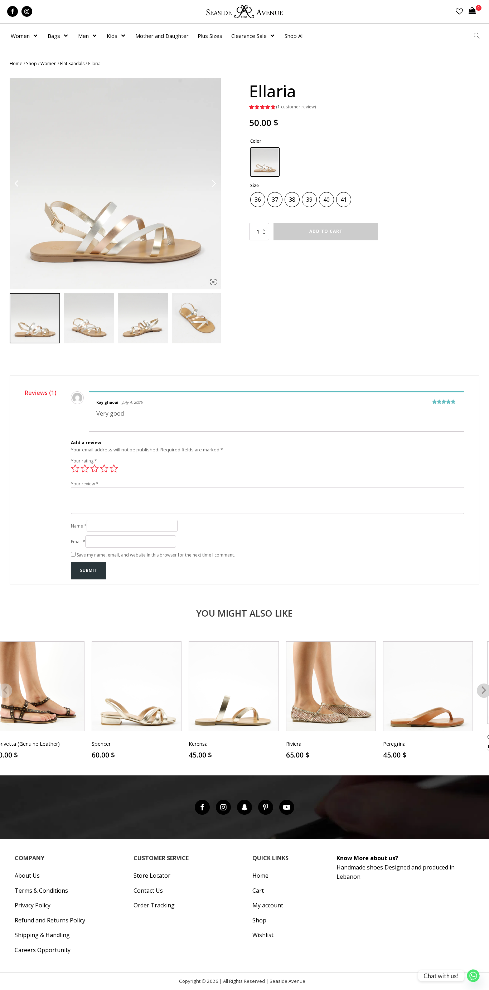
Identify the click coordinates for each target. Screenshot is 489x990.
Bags (54, 35)
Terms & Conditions (41, 891)
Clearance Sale (249, 35)
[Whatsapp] (473, 975)
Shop (31, 63)
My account (267, 905)
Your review (84, 484)
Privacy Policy (32, 905)
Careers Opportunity (43, 950)
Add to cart (326, 231)
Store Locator (152, 875)
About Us (27, 875)
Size (254, 185)
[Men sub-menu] (96, 36)
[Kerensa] (234, 686)
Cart (258, 891)
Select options (136, 764)
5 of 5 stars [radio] (114, 468)
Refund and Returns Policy (50, 920)
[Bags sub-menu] (67, 36)
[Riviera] (331, 686)
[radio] (265, 162)
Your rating (84, 461)
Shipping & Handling (42, 935)
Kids (112, 35)
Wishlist (262, 935)
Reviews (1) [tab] (41, 393)
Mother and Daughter (162, 35)
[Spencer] (136, 686)
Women (20, 35)
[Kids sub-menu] (124, 36)
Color (255, 141)
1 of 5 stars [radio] (75, 468)
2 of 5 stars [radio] (85, 468)
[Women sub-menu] (36, 36)
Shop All (294, 35)
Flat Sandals (72, 63)
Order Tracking (154, 905)
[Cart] (475, 11)
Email (78, 542)
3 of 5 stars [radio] (94, 468)
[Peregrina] (428, 686)
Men (83, 35)
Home (16, 63)
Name (79, 526)
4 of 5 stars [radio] (104, 468)
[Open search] (477, 36)
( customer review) (296, 107)
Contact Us (148, 891)
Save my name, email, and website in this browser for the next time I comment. (156, 555)
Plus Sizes (210, 35)
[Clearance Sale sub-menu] (273, 36)
